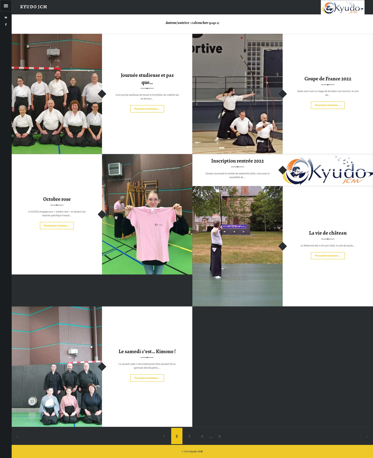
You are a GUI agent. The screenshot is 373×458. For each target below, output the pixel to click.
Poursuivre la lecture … (147, 109)
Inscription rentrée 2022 (237, 160)
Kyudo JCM (196, 451)
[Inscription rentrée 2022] (328, 156)
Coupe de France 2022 (328, 78)
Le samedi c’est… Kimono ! (147, 351)
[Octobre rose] (147, 156)
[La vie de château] (237, 188)
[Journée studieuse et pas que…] (57, 35)
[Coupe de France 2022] (237, 35)
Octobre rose (57, 199)
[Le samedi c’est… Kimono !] (57, 308)
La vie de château (328, 233)
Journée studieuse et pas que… (147, 79)
